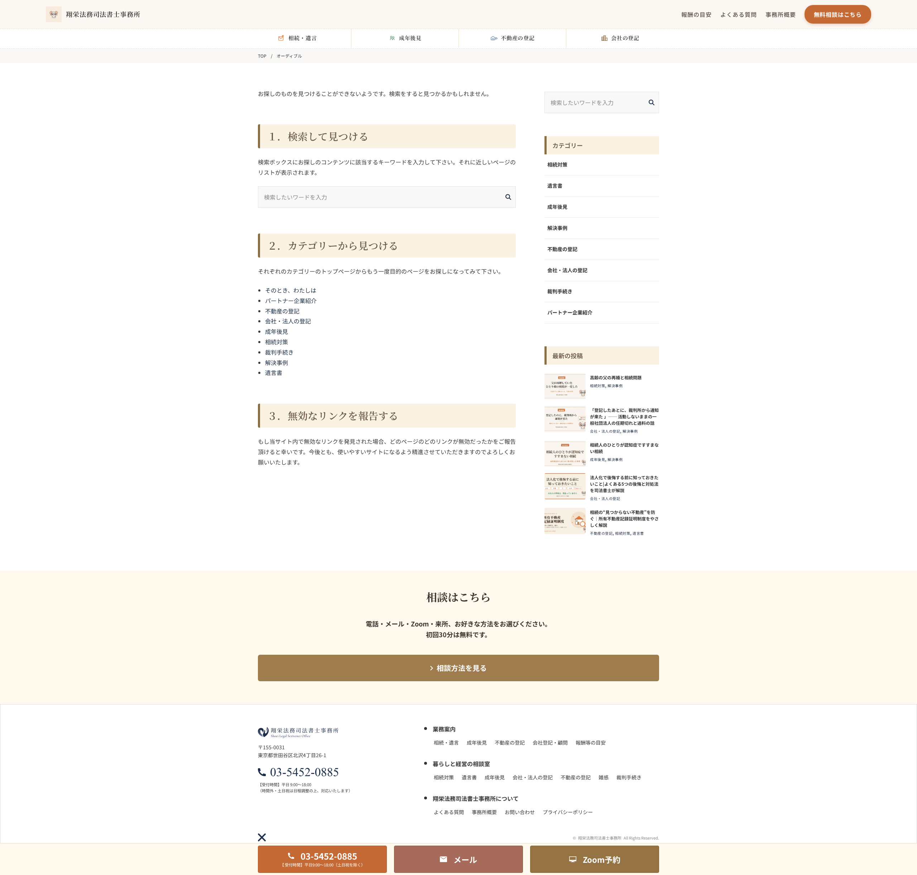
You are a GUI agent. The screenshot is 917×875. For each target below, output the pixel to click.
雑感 (604, 777)
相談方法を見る (462, 668)
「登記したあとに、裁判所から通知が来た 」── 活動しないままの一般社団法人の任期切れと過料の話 (624, 416)
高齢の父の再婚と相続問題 (616, 377)
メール (465, 859)
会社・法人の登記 (288, 321)
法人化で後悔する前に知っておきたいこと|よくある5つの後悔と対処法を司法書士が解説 (624, 483)
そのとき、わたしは (290, 290)
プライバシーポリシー (568, 812)
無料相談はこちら (838, 14)
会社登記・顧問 (550, 742)
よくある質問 (738, 14)
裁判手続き (279, 352)
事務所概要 (780, 14)
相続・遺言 (446, 742)
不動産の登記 (282, 311)
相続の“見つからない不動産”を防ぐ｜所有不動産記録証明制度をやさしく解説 (624, 518)
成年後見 (276, 331)
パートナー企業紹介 (291, 300)
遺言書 (273, 372)
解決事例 (276, 362)
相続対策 (276, 341)
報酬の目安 (696, 14)
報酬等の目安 (591, 742)
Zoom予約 (601, 859)
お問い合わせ (520, 812)
